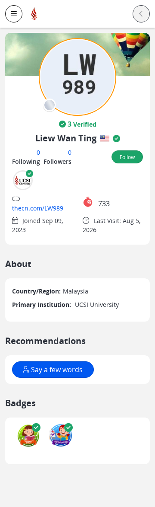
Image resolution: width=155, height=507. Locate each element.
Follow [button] (127, 156)
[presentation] (49, 105)
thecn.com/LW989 (37, 208)
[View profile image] (77, 76)
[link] (34, 14)
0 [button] (38, 152)
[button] (13, 13)
